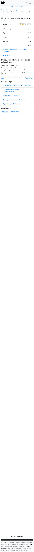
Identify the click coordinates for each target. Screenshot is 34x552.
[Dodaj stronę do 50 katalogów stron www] (17, 6)
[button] (27, 2)
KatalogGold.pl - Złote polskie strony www (16, 85)
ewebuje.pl (27, 29)
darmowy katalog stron (27, 77)
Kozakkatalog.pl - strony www (12, 96)
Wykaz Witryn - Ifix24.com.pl (12, 104)
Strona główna (5, 10)
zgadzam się (29, 544)
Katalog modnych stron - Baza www (14, 100)
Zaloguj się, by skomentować (10, 112)
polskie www (29, 78)
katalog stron (16, 77)
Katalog (14, 10)
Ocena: (5, 24)
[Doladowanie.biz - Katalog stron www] (3, 3)
